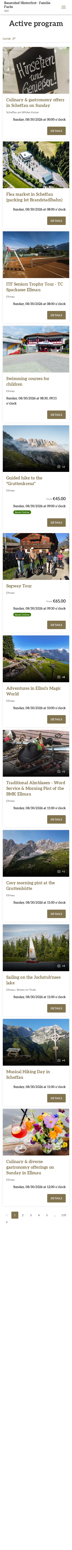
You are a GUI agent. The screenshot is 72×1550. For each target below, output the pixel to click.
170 (63, 1215)
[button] (63, 7)
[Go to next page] (6, 1222)
